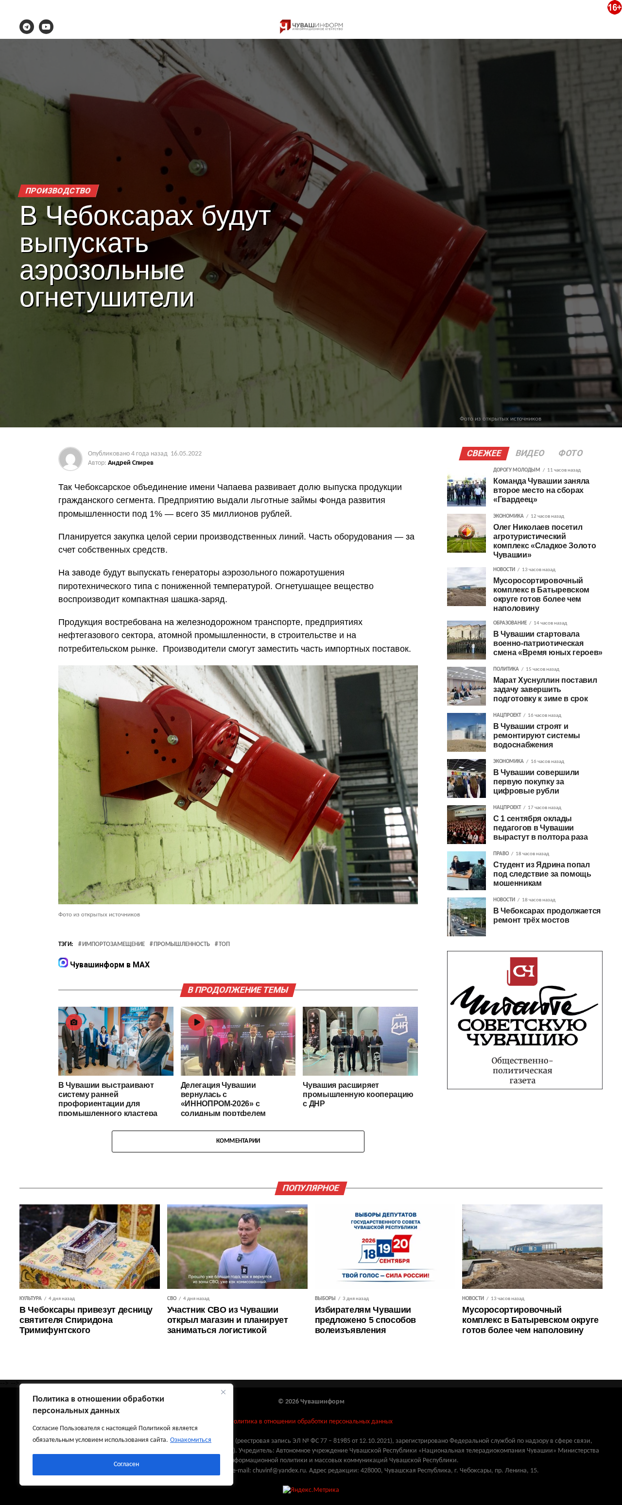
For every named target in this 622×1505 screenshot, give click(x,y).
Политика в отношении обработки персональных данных (311, 1421)
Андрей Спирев (131, 463)
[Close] (223, 1392)
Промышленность (182, 944)
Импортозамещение (113, 944)
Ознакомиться (190, 1440)
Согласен (126, 1464)
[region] (126, 1435)
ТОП (224, 944)
